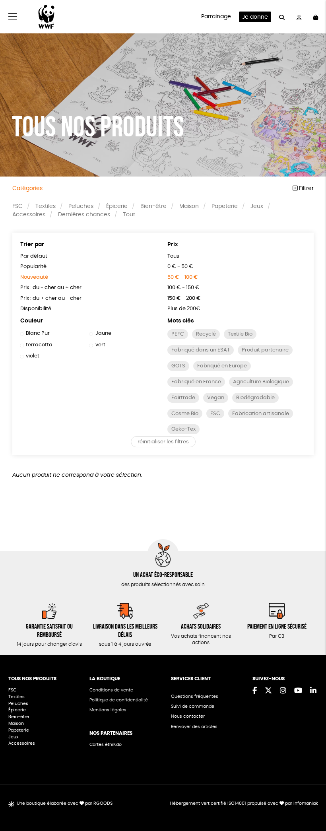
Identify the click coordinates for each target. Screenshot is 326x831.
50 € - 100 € (182, 277)
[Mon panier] (315, 17)
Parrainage (216, 16)
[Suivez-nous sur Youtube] (298, 691)
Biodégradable (255, 397)
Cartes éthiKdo (105, 744)
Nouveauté (34, 277)
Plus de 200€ (183, 308)
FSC (17, 206)
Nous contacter (188, 716)
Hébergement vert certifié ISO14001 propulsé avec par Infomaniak (244, 803)
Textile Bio (240, 334)
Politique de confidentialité (118, 700)
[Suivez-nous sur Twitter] (268, 691)
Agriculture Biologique (261, 381)
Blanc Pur (38, 333)
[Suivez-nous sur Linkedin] (313, 691)
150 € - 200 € (184, 298)
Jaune (103, 333)
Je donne (255, 17)
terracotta (39, 345)
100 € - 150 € (183, 287)
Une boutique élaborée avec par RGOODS (65, 803)
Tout (129, 214)
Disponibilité (35, 308)
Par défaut (33, 256)
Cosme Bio (184, 413)
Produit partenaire (265, 350)
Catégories (27, 188)
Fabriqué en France (196, 381)
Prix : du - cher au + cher (51, 287)
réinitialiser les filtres (163, 442)
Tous (173, 256)
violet (32, 356)
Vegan (215, 397)
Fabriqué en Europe (222, 366)
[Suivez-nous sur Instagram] (283, 691)
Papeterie (225, 206)
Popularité (33, 266)
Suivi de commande (192, 706)
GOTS (178, 366)
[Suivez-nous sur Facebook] (254, 691)
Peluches (80, 206)
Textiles (45, 206)
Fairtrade (183, 397)
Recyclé (206, 334)
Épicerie (117, 206)
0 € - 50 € (180, 266)
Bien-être (153, 206)
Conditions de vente (111, 690)
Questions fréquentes (194, 696)
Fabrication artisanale (260, 413)
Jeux (256, 206)
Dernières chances (84, 214)
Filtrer (305, 188)
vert (100, 345)
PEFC (177, 334)
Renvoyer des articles (194, 726)
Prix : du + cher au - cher (51, 298)
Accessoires (28, 214)
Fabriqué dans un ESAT (200, 350)
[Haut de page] (310, 799)
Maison (189, 206)
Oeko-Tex (183, 429)
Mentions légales (107, 710)
